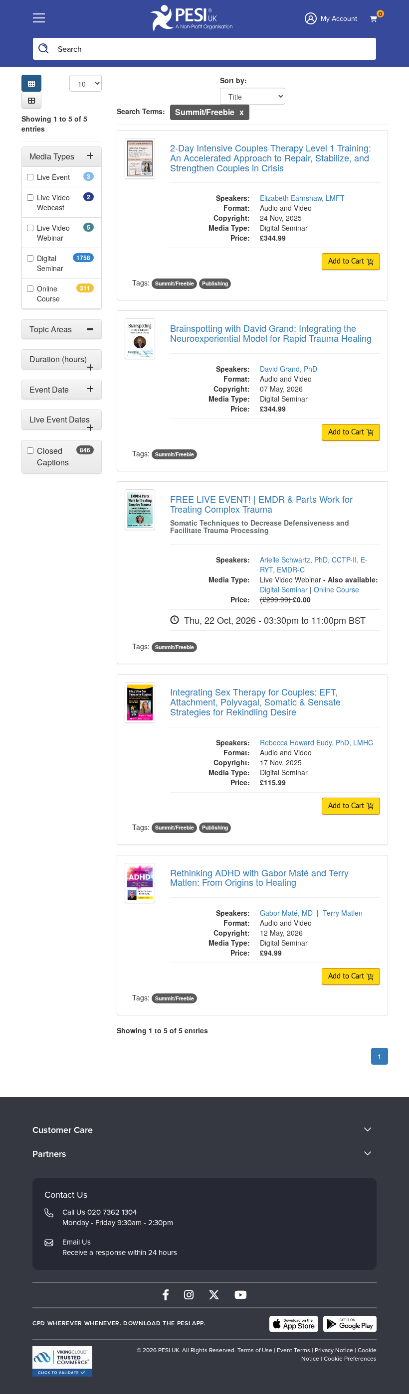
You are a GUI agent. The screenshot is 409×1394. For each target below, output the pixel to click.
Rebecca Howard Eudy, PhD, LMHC (316, 742)
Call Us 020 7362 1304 (99, 1212)
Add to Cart (347, 261)
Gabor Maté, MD (286, 913)
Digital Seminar (65, 263)
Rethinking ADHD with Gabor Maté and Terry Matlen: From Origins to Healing (259, 877)
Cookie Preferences (350, 1358)
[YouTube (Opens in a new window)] (240, 1295)
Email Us (76, 1242)
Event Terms (293, 1350)
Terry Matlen (343, 913)
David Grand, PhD (288, 369)
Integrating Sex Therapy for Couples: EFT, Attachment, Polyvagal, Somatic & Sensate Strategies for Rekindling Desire (255, 701)
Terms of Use (254, 1350)
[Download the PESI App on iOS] (293, 1324)
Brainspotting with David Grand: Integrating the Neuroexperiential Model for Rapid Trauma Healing (271, 332)
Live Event (65, 177)
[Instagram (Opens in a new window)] (189, 1295)
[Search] (44, 49)
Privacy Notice (334, 1350)
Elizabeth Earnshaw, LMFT (302, 198)
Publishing (215, 283)
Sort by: (233, 80)
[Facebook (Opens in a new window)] (166, 1295)
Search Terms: (141, 111)
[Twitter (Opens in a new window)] (214, 1295)
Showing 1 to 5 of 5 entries (54, 124)
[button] (31, 100)
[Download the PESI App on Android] (350, 1324)
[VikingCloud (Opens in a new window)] (62, 1361)
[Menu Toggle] (39, 18)
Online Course (65, 293)
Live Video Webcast (64, 202)
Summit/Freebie (174, 283)
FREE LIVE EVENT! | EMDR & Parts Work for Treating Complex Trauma (261, 503)
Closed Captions (65, 456)
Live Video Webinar (64, 233)
